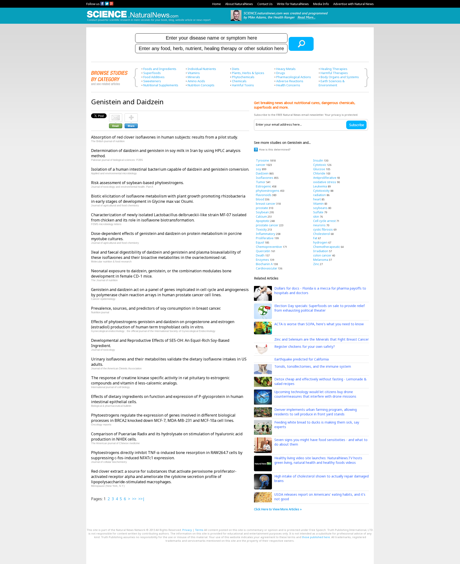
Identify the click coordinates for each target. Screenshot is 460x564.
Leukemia (320, 186)
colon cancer (322, 255)
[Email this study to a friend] (115, 115)
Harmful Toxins (243, 85)
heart (317, 199)
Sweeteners (152, 81)
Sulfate (318, 212)
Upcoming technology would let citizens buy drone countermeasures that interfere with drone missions (315, 394)
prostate (262, 208)
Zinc (316, 264)
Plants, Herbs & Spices (248, 73)
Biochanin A (264, 264)
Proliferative (265, 238)
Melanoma (320, 259)
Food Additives (154, 77)
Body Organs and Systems (340, 77)
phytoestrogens (267, 190)
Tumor (260, 182)
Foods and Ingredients (159, 69)
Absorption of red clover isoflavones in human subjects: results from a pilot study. (164, 137)
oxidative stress (324, 182)
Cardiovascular (266, 268)
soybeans (320, 208)
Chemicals (239, 81)
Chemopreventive (269, 246)
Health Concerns (288, 85)
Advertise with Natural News (353, 4)
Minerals (194, 77)
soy (258, 169)
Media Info (321, 4)
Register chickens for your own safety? (304, 346)
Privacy (187, 530)
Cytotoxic (319, 165)
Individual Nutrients (202, 69)
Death (260, 255)
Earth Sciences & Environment (332, 83)
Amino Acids (196, 81)
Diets (235, 69)
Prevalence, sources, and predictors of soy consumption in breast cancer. (156, 308)
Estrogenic (263, 186)
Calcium (261, 216)
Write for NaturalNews (293, 4)
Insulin (318, 160)
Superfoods (152, 73)
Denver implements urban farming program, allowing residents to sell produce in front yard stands (315, 411)
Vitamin (318, 203)
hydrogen (320, 242)
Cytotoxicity (321, 190)
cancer (260, 165)
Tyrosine (262, 160)
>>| (141, 498)
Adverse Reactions (289, 81)
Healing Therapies (334, 69)
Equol (260, 242)
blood (260, 199)
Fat (315, 238)
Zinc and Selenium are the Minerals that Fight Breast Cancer (321, 339)
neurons (319, 225)
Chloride (319, 173)
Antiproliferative (324, 177)
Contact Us (265, 4)
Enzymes (262, 259)
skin (316, 216)
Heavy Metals (286, 69)
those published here (316, 537)
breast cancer (266, 203)
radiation (319, 195)
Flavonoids (263, 195)
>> (134, 498)
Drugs (280, 73)
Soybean (262, 212)
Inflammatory (265, 234)
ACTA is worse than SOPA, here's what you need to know (319, 324)
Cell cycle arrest (324, 221)
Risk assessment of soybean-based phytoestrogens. (137, 182)
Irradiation (320, 251)
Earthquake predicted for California (301, 359)
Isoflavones (264, 177)
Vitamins (194, 73)
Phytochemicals (243, 77)
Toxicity (261, 229)
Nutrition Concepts (201, 85)
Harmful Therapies (334, 73)
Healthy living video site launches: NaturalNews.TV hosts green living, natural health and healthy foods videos (318, 460)
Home (216, 4)
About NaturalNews (239, 4)
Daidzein (262, 173)
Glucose (319, 169)
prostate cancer (267, 225)
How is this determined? (275, 149)
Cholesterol (321, 234)
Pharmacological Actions (293, 77)
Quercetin (263, 251)
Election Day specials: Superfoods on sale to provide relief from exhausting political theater (319, 308)
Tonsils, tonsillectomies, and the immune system (312, 366)
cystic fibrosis (323, 229)
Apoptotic (263, 221)
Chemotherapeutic (326, 246)
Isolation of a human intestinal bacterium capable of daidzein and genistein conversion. (170, 169)
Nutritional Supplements (160, 85)
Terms (199, 530)
